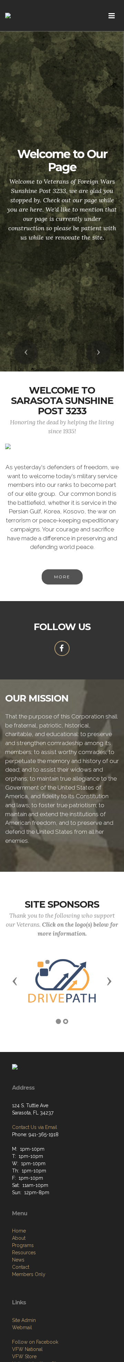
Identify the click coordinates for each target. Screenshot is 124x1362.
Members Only (28, 1274)
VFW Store (24, 1356)
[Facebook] (62, 648)
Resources (24, 1252)
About (18, 1238)
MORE (62, 576)
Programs (23, 1245)
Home (19, 1231)
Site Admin (24, 1320)
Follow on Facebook (35, 1342)
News (18, 1260)
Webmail (22, 1327)
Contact (20, 1267)
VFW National (27, 1349)
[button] (26, 352)
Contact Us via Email (34, 1127)
